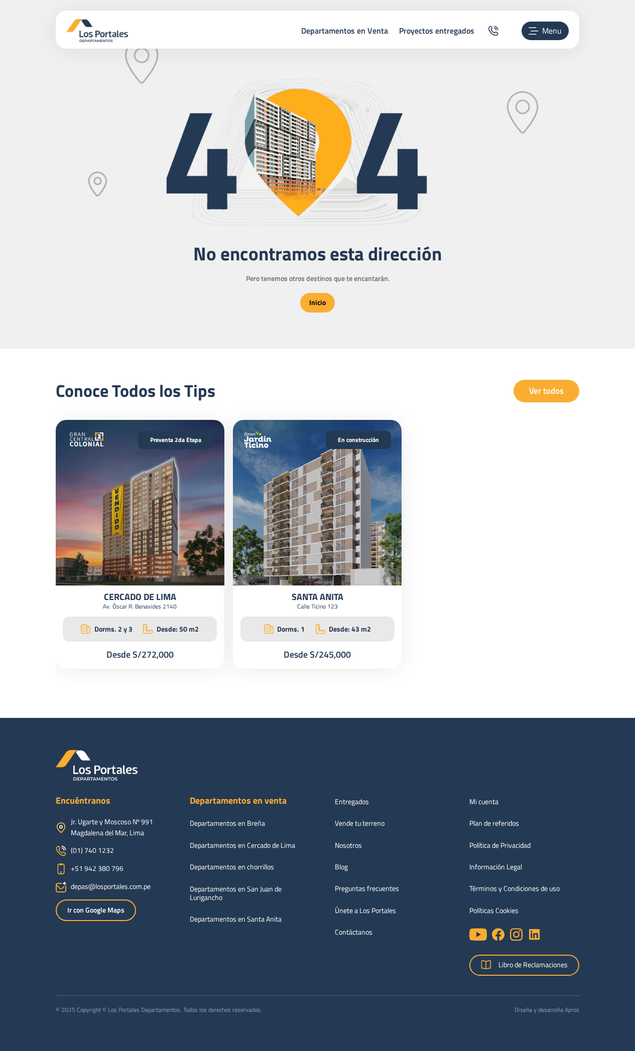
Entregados (352, 802)
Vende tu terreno (360, 823)
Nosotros (348, 845)
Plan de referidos (494, 823)
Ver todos (546, 390)
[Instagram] (516, 934)
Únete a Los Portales (365, 911)
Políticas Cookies (494, 911)
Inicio (317, 302)
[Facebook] (498, 934)
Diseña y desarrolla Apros (547, 1009)
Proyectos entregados (436, 31)
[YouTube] (478, 935)
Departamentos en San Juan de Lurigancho (236, 893)
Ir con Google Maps (95, 910)
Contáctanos (353, 932)
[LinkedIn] (534, 934)
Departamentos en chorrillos (232, 867)
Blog (341, 867)
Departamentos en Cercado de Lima (242, 845)
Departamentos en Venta (344, 31)
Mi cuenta (483, 802)
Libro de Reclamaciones (533, 964)
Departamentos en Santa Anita (236, 919)
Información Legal (495, 867)
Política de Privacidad (500, 845)
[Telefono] (493, 31)
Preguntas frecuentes (367, 888)
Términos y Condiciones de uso (514, 888)
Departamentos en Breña (227, 823)
